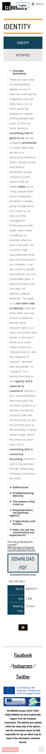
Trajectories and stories (24, 522)
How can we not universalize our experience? (22, 532)
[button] (23, 72)
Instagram (22, 665)
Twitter (23, 676)
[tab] (23, 43)
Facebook (23, 655)
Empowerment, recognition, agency (21, 512)
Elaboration (20, 487)
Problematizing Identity (23, 494)
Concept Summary (19, 72)
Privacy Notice (10, 749)
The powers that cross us (24, 503)
